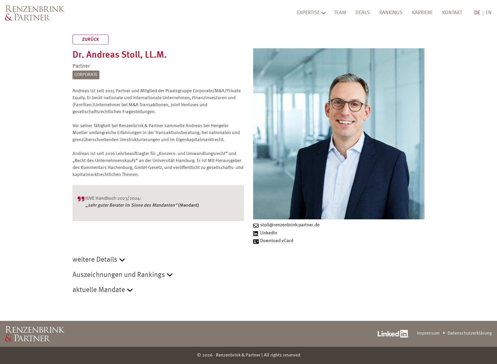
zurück (90, 39)
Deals (362, 13)
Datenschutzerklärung (470, 333)
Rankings (391, 13)
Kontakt (452, 13)
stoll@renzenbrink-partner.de (289, 225)
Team (340, 13)
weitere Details (94, 259)
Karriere (422, 13)
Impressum (428, 333)
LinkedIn (268, 233)
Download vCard (276, 240)
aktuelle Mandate (98, 289)
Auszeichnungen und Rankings (118, 275)
